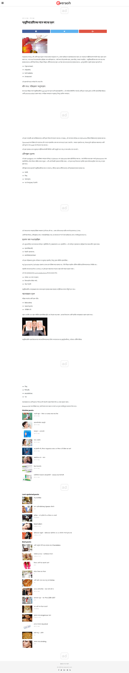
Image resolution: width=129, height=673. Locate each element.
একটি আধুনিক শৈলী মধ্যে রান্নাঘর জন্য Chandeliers (47, 545)
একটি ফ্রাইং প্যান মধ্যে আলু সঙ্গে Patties (44, 580)
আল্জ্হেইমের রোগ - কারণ (39, 457)
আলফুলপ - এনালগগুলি (39, 431)
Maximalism (38, 524)
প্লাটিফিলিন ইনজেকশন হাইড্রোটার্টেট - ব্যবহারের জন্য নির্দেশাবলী (49, 475)
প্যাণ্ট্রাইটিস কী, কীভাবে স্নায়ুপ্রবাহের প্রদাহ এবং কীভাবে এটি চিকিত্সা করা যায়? (52, 449)
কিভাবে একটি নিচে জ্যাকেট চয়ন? (41, 563)
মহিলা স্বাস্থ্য (32, 18)
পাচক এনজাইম (37, 440)
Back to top (64, 664)
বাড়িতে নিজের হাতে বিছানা (40, 571)
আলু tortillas (37, 498)
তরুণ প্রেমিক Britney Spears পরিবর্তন (44, 506)
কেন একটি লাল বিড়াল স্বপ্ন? (41, 606)
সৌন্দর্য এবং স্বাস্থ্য (25, 18)
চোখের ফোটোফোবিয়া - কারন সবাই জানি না (44, 589)
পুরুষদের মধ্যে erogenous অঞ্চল (42, 615)
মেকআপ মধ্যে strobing (40, 641)
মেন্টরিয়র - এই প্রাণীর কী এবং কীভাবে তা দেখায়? (45, 515)
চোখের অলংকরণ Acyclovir (41, 624)
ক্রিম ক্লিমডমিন (37, 466)
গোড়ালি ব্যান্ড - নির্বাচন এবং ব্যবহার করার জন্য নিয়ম (46, 414)
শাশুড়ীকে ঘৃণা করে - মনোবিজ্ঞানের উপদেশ (43, 554)
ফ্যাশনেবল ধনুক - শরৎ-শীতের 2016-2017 (44, 598)
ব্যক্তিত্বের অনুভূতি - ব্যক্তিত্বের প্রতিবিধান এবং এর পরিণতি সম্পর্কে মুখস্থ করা (53, 533)
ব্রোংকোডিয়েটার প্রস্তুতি (39, 422)
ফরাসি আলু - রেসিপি (38, 633)
